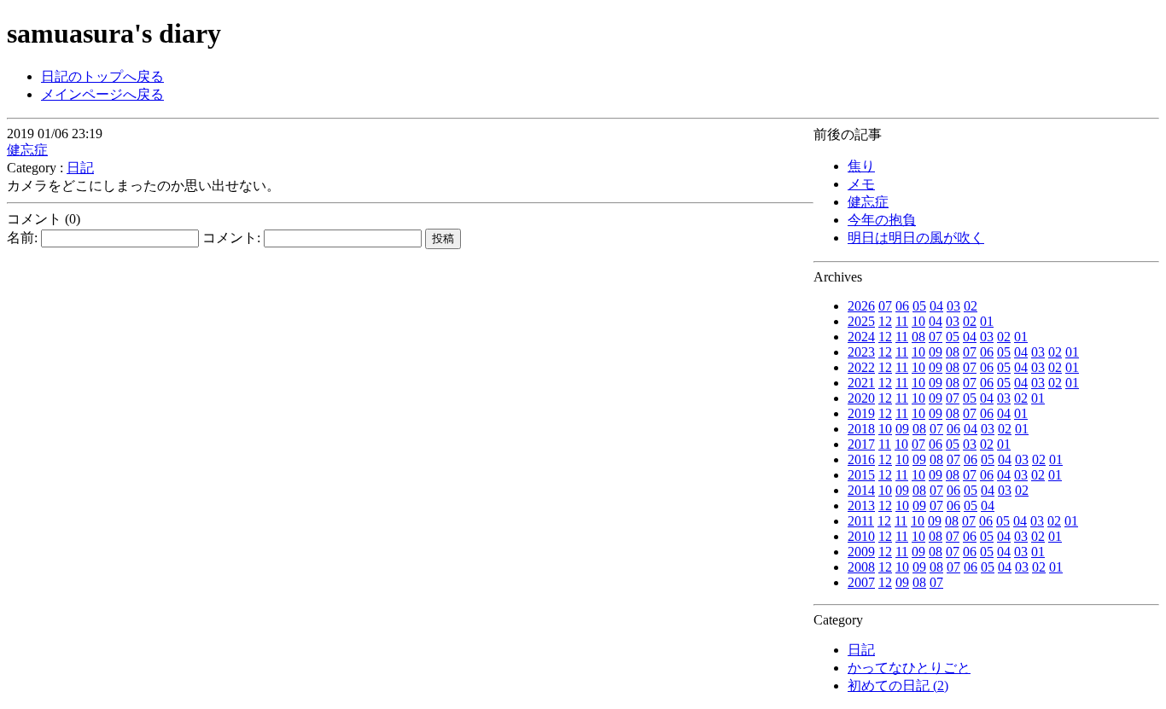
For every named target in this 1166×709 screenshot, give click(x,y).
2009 (861, 551)
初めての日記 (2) (898, 685)
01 (987, 321)
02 (970, 306)
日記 (861, 649)
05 (919, 306)
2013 (861, 505)
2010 (861, 536)
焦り (861, 166)
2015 (861, 475)
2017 (861, 444)
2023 (861, 352)
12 (885, 321)
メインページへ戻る (102, 94)
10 (918, 321)
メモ (861, 184)
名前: (24, 237)
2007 (861, 582)
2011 (861, 521)
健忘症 (868, 202)
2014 (861, 490)
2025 (861, 321)
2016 (861, 459)
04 (936, 306)
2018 (861, 428)
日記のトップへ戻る (102, 76)
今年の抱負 (882, 219)
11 (901, 321)
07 (885, 306)
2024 (861, 336)
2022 (861, 367)
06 (902, 306)
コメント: (233, 237)
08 (918, 336)
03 (953, 306)
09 (935, 352)
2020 (861, 398)
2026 (861, 306)
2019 (861, 413)
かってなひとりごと (909, 667)
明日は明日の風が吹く (916, 237)
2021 (861, 382)
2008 (861, 567)
